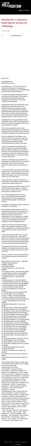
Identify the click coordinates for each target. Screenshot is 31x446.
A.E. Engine (18, 444)
